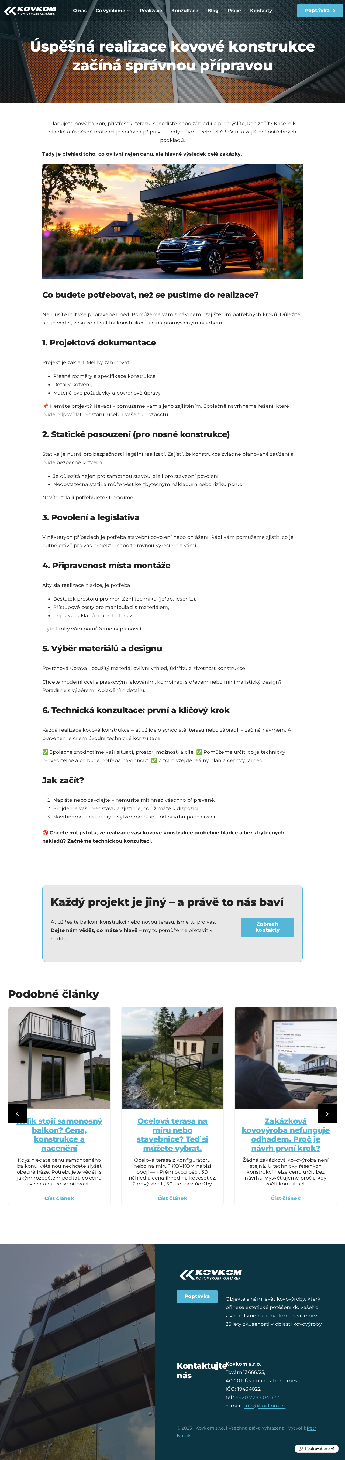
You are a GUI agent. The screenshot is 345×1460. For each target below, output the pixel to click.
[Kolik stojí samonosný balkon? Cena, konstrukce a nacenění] (59, 1010)
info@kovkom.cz (265, 1406)
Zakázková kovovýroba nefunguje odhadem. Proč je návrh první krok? (286, 1134)
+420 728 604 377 (258, 1397)
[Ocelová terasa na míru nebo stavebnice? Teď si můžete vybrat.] (172, 1010)
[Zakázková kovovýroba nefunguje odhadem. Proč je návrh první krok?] (286, 1010)
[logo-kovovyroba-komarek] (30, 6)
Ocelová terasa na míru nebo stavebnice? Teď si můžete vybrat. (172, 1134)
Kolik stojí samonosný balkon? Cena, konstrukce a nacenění (59, 1134)
